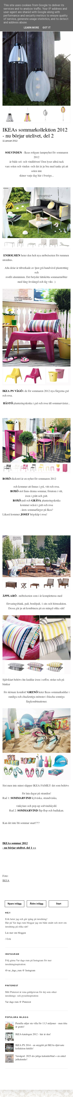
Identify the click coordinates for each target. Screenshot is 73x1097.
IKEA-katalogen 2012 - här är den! (33, 1034)
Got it (47, 27)
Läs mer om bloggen (15, 932)
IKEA (5, 880)
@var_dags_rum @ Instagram (20, 970)
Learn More (31, 27)
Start (58, 903)
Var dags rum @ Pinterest (18, 1001)
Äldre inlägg (36, 903)
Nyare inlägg (14, 903)
